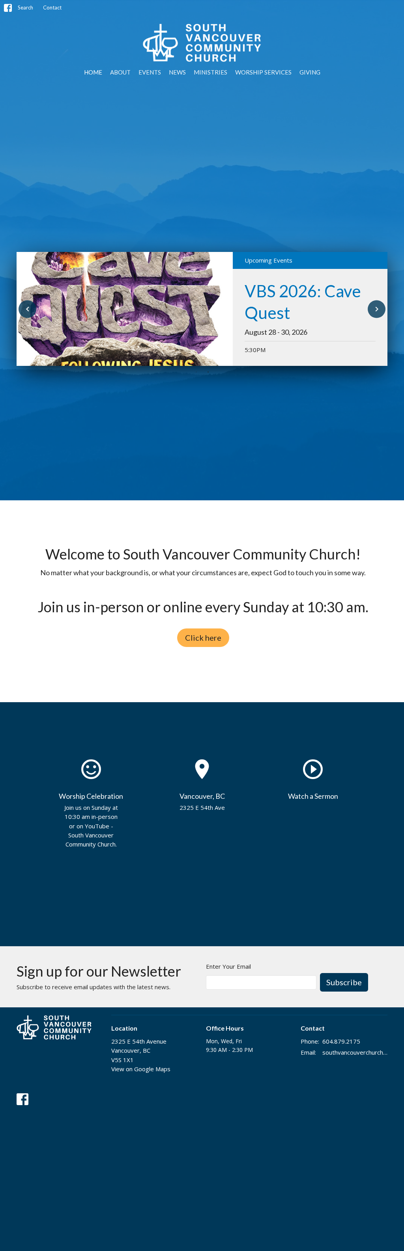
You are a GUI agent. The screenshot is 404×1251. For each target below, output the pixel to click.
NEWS (177, 72)
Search (25, 7)
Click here (203, 637)
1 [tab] (196, 372)
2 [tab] (208, 372)
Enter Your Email (228, 966)
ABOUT (120, 72)
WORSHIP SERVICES (263, 72)
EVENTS (149, 72)
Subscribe (344, 982)
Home (93, 72)
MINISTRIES (210, 72)
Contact (52, 7)
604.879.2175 (341, 1041)
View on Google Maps (140, 1069)
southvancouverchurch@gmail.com (354, 1052)
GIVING (309, 72)
